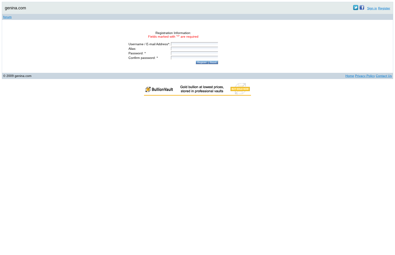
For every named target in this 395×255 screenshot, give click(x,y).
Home (349, 76)
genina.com (15, 8)
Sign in (372, 8)
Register (384, 8)
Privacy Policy (365, 76)
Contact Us (384, 76)
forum (7, 17)
